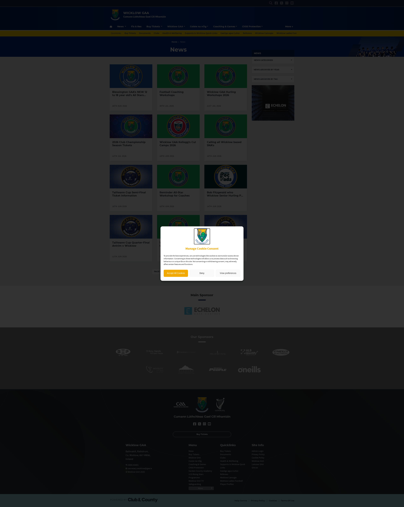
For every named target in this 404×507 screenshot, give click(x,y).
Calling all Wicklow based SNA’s (224, 144)
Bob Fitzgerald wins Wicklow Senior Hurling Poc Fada (225, 195)
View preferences (228, 273)
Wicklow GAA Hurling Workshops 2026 (221, 94)
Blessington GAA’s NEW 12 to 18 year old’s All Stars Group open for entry (129, 95)
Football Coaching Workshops (172, 94)
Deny (201, 273)
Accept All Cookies (176, 273)
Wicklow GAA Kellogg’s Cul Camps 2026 (178, 144)
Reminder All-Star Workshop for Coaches (175, 194)
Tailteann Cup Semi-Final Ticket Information (129, 194)
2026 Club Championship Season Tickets (129, 144)
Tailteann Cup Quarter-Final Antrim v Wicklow (131, 244)
